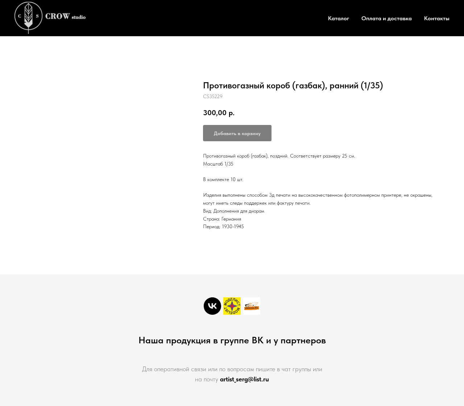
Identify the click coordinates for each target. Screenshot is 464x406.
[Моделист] (232, 306)
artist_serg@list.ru (244, 379)
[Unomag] (251, 306)
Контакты (437, 18)
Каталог (338, 18)
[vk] (212, 306)
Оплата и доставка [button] (386, 18)
